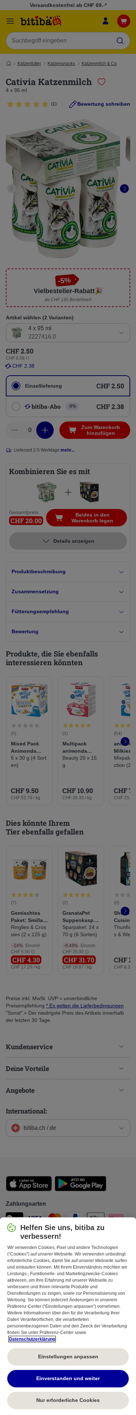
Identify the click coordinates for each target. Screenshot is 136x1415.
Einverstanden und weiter (68, 1378)
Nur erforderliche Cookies (68, 1400)
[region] (68, 1316)
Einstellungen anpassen (68, 1356)
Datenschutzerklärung (32, 1339)
